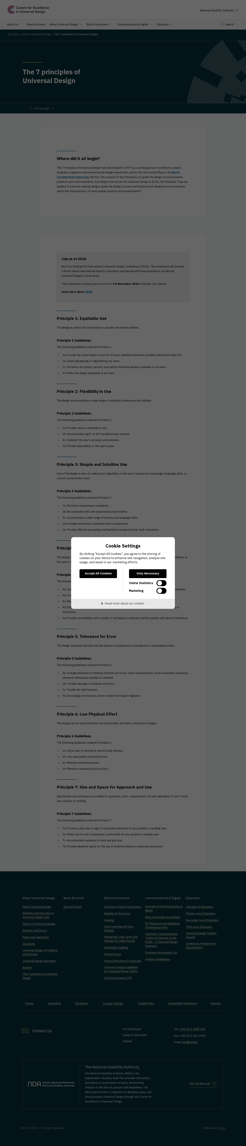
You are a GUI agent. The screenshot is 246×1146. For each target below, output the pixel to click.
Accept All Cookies (98, 573)
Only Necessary (148, 573)
